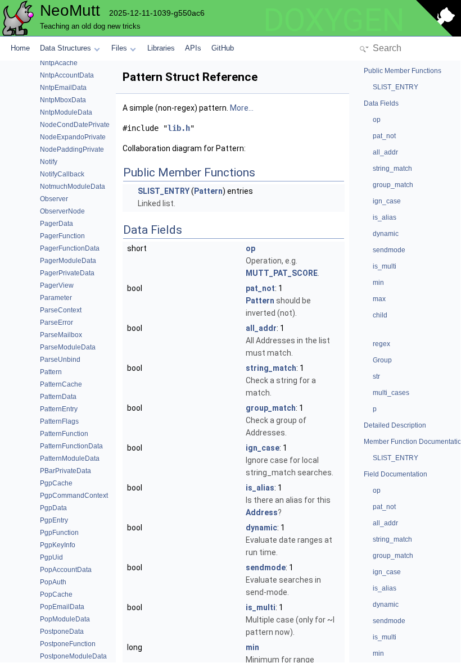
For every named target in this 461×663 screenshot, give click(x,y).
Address (262, 512)
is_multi (260, 607)
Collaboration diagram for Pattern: (184, 148)
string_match (271, 368)
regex (381, 344)
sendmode (266, 567)
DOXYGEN (334, 20)
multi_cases (391, 393)
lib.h (179, 128)
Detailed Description (395, 425)
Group (382, 360)
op (250, 248)
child (380, 315)
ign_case (262, 447)
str (376, 376)
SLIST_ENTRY (163, 191)
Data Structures (65, 48)
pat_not (260, 288)
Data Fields (381, 103)
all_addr (261, 328)
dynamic (261, 527)
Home (20, 48)
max (379, 299)
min (252, 647)
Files (119, 48)
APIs (193, 48)
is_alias (260, 487)
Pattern (208, 191)
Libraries (161, 48)
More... (242, 107)
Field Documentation (395, 474)
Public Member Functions (402, 71)
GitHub (222, 48)
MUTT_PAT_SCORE (282, 273)
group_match (271, 407)
